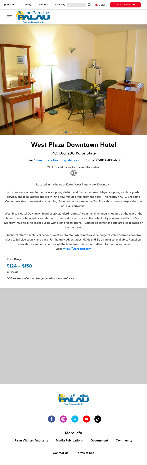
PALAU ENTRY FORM (125, 4)
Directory (60, 4)
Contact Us (61, 453)
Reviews (43, 4)
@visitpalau (10, 4)
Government (99, 440)
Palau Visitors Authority (31, 440)
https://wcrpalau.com (77, 248)
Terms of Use (85, 453)
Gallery (27, 4)
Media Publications (69, 440)
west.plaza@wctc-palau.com (58, 160)
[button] (5, 141)
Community (124, 440)
